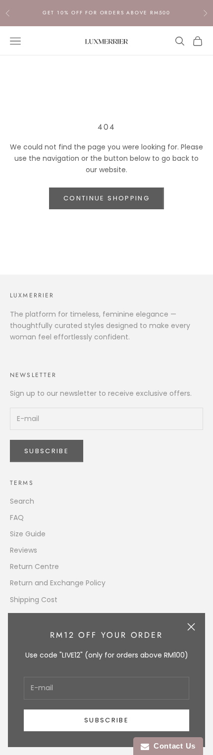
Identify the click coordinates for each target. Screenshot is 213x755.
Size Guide (28, 534)
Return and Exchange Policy (58, 583)
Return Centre (34, 566)
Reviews (23, 550)
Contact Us (172, 746)
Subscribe (106, 720)
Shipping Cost (33, 600)
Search (22, 501)
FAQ (17, 517)
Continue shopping (106, 198)
